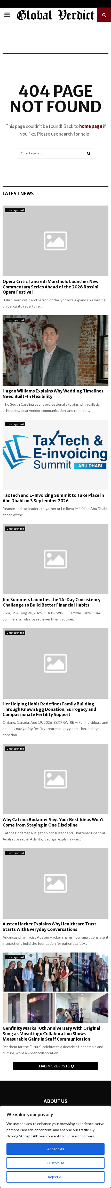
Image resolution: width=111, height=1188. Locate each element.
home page (90, 126)
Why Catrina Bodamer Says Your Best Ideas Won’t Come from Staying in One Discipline (53, 822)
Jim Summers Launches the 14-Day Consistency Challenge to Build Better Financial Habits (51, 602)
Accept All (55, 1149)
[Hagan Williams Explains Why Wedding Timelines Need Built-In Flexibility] (55, 350)
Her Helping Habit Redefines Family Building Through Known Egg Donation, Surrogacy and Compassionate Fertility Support (49, 709)
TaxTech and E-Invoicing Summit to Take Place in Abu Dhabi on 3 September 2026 (53, 498)
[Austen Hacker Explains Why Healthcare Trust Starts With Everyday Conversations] (55, 883)
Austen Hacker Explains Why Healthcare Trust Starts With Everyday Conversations (49, 926)
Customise (55, 1163)
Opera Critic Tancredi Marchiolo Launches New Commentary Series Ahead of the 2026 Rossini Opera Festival (50, 287)
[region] (55, 1147)
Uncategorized (15, 210)
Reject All (55, 1177)
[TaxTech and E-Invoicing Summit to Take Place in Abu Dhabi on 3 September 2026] (55, 455)
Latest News (18, 193)
